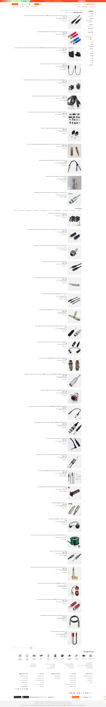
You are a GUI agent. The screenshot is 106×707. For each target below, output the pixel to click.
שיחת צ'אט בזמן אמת (40, 678)
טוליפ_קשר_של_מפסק (51, 668)
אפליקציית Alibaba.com (34, 697)
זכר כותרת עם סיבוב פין (43, 210)
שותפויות (26, 684)
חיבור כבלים (52, 666)
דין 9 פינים (50, 210)
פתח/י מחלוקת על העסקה (39, 680)
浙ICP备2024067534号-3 (81, 705)
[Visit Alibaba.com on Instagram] (20, 689)
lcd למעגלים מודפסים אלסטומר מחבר (85, 665)
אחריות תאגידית (89, 680)
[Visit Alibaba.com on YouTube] (18, 689)
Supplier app (50, 697)
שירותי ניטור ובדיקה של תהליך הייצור (70, 684)
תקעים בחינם (89, 668)
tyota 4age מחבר (89, 666)
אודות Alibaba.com (89, 673)
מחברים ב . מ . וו (65, 210)
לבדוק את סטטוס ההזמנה (23, 680)
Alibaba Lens (86, 697)
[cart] (26, 4)
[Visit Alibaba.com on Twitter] (22, 689)
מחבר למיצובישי (29, 210)
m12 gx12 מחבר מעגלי (57, 210)
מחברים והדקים (67, 10)
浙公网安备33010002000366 (71, 705)
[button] (40, 4)
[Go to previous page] (33, 648)
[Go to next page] (15, 648)
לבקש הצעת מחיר (57, 678)
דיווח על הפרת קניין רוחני (40, 684)
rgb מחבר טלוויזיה (32, 665)
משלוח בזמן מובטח (73, 680)
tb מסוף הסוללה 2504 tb (69, 664)
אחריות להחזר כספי (73, 678)
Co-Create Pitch (89, 678)
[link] (104, 696)
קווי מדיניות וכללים (73, 686)
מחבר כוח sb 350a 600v (50, 664)
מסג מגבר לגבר (33, 666)
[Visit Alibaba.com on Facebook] (27, 689)
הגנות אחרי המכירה (73, 682)
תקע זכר (15, 210)
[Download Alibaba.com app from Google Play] (17, 697)
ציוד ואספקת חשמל (75, 10)
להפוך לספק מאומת (24, 682)
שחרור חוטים (33, 664)
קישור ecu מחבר (35, 210)
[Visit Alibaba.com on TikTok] (16, 689)
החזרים (42, 682)
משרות (91, 682)
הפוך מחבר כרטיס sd (21, 210)
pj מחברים (79, 210)
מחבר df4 (53, 665)
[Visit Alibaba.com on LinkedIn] (25, 689)
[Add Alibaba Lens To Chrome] (75, 697)
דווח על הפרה (41, 686)
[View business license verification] (62, 705)
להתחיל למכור (25, 678)
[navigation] (88, 329)
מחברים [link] (62, 10)
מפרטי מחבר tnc (70, 666)
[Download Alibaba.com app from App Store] (25, 697)
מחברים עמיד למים (70, 665)
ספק (63, 20)
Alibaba (81, 10)
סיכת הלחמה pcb (89, 664)
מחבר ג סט (71, 668)
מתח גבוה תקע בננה (72, 210)
